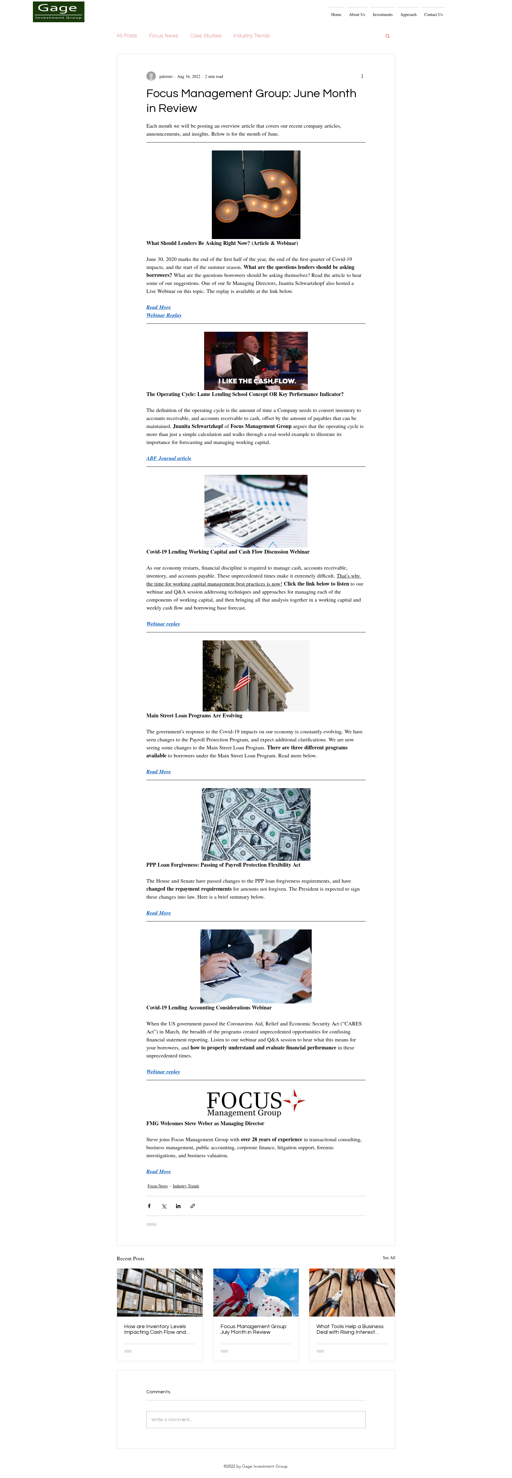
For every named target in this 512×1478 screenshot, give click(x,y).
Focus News (163, 35)
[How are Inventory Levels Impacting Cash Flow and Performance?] (160, 1293)
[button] (408, 11)
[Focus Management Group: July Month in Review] (256, 1293)
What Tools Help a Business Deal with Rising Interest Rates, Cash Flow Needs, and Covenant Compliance (350, 1329)
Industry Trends (251, 35)
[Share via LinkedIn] (178, 1206)
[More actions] (362, 76)
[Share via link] (193, 1206)
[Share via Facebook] (149, 1206)
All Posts (127, 35)
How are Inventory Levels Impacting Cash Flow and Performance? (155, 1329)
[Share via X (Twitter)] (164, 1206)
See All (389, 1257)
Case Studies (206, 35)
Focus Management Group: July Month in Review (253, 1329)
